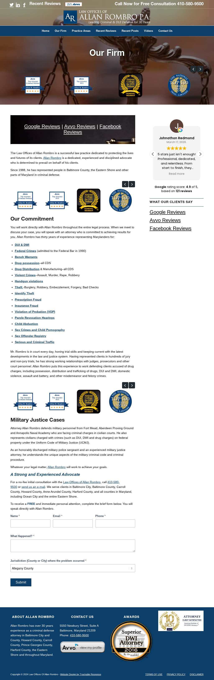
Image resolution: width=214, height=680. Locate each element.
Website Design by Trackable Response (80, 674)
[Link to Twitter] (12, 5)
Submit (21, 582)
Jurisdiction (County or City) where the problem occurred (48, 560)
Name (15, 516)
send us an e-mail (33, 487)
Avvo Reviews (79, 126)
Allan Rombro (52, 157)
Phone (100, 516)
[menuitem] (45, 5)
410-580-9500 (190, 4)
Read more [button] (177, 174)
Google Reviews (42, 126)
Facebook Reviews (170, 228)
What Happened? (22, 536)
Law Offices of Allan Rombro (82, 482)
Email (57, 516)
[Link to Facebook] (24, 5)
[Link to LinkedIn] (18, 5)
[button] (193, 69)
